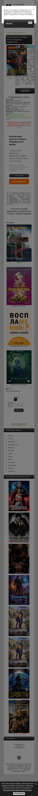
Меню (9, 23)
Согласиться (19, 793)
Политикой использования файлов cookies (17, 790)
